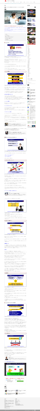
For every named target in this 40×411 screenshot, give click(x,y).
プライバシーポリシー (8, 410)
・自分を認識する (7, 39)
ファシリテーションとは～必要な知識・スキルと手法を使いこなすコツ (22, 393)
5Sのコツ (28, 48)
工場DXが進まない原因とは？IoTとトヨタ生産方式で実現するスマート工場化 (32, 93)
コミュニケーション (29, 58)
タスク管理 (28, 51)
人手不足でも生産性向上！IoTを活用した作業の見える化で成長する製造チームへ (33, 99)
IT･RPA (28, 57)
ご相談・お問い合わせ (15, 410)
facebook (35, 410)
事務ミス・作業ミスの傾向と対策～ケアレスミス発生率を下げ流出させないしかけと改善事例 (32, 117)
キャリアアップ (29, 54)
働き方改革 (28, 64)
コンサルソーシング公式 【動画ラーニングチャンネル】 (19, 404)
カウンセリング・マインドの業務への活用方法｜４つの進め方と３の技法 (15, 132)
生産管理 (28, 71)
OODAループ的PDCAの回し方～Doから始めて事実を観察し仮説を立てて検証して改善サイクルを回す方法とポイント (11, 393)
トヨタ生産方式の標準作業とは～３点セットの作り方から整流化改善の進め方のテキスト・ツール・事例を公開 (32, 107)
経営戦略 (28, 75)
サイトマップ (11, 410)
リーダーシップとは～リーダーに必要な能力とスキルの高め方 (14, 193)
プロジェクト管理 (29, 68)
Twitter (34, 410)
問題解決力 (28, 65)
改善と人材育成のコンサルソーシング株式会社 (30, 410)
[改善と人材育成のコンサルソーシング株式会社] (10, 1)
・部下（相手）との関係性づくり (8, 38)
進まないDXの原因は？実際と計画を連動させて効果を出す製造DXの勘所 (32, 96)
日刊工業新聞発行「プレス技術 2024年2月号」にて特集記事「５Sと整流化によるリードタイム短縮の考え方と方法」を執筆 (9, 401)
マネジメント (6, 385)
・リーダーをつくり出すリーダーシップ (9, 37)
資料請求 (13, 410)
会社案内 (5, 410)
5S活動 (28, 47)
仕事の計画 (28, 61)
